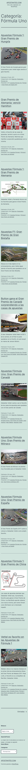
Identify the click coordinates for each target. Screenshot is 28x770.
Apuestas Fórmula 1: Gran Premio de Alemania (12, 172)
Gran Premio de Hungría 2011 (9, 84)
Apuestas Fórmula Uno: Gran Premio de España (13, 500)
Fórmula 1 (23, 152)
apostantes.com (14, 3)
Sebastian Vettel (18, 422)
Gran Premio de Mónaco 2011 (11, 481)
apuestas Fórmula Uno (16, 83)
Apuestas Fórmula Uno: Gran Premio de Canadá (13, 374)
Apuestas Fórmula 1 (15, 152)
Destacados (20, 79)
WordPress (15, 764)
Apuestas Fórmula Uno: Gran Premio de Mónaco (13, 440)
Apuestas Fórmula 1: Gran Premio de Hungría (12, 38)
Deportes (14, 79)
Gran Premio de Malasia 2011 (8, 693)
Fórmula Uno (4, 81)
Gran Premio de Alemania (7, 154)
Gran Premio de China (16, 620)
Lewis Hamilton (20, 693)
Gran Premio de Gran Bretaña (9, 283)
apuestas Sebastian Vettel (17, 618)
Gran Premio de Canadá (10, 354)
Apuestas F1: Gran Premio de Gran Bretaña (11, 235)
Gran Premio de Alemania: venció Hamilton (10, 102)
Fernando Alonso (5, 420)
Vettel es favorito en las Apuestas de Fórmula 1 (12, 640)
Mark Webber (9, 422)
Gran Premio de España (8, 546)
